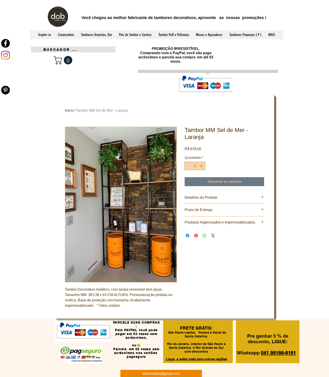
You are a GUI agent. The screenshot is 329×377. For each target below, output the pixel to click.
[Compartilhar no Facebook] (187, 235)
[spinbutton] (195, 166)
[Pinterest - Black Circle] (5, 90)
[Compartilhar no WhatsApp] (204, 235)
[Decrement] (188, 166)
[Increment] (202, 166)
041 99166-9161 (278, 353)
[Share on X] (213, 235)
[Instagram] (5, 55)
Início (69, 110)
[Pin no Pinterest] (196, 235)
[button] (63, 60)
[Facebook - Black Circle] (5, 43)
